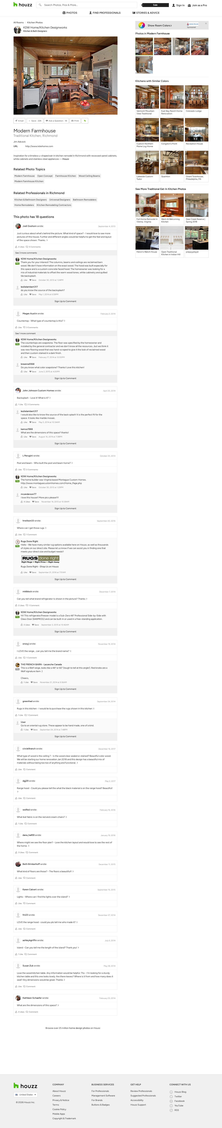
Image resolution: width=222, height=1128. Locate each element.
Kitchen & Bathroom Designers (30, 199)
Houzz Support (138, 1104)
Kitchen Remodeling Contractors (54, 205)
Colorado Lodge (194, 111)
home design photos (79, 1028)
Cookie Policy (59, 1109)
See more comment (25, 333)
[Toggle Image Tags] (84, 121)
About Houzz (59, 1091)
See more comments (26, 253)
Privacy (56, 1100)
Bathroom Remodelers (84, 199)
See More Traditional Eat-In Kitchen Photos (160, 189)
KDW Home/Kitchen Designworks (45, 27)
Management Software (103, 1095)
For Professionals (100, 1091)
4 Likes (27, 502)
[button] (16, 247)
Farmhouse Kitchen (65, 176)
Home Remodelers (24, 205)
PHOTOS (71, 12)
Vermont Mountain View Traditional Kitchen (145, 112)
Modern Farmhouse (24, 176)
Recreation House (194, 143)
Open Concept (45, 176)
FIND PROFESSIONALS (107, 12)
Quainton (165, 176)
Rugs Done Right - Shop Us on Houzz (40, 566)
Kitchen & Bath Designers (35, 31)
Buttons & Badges (100, 1104)
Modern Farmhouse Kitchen (28, 181)
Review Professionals (141, 1091)
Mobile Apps (58, 1114)
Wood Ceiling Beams (89, 176)
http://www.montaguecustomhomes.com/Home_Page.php (51, 483)
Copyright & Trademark (64, 1118)
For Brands (97, 1100)
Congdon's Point (169, 143)
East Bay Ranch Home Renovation (171, 112)
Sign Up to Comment (65, 301)
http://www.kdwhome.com (39, 146)
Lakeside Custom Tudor (145, 177)
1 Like (20, 404)
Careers (56, 1095)
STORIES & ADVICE (147, 12)
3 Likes (21, 852)
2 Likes (21, 247)
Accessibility (137, 1100)
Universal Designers (59, 199)
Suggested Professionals (143, 1095)
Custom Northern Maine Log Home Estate (145, 145)
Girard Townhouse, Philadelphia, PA (194, 177)
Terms (55, 1104)
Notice (65, 1100)
